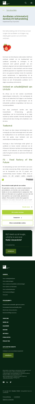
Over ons (6, 318)
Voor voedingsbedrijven (9, 278)
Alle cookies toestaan (17, 212)
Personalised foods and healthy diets (12, 307)
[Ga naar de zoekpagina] (25, 3)
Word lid (5, 322)
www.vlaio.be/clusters (8, 378)
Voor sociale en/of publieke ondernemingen (14, 284)
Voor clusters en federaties (10, 287)
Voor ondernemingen (8, 281)
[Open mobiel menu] (31, 3)
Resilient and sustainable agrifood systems (13, 304)
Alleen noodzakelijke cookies (17, 223)
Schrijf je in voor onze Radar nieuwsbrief (13, 351)
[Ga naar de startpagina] (6, 3)
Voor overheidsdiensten (9, 289)
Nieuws (5, 330)
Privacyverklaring (7, 397)
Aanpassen (16, 217)
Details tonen (26, 207)
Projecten (6, 341)
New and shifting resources (10, 313)
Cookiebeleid (17, 397)
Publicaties (6, 337)
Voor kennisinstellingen (8, 292)
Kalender (6, 326)
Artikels (5, 333)
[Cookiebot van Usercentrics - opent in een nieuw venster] (26, 180)
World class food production (10, 310)
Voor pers (5, 295)
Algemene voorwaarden (8, 399)
